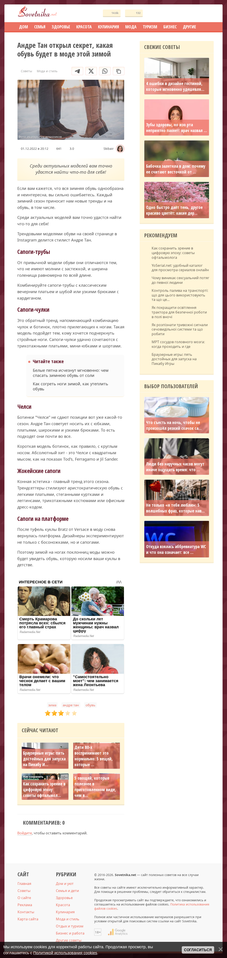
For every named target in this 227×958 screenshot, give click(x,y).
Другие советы (68, 940)
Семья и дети (67, 890)
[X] (91, 71)
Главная (24, 883)
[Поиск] (194, 13)
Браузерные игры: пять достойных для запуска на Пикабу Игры (174, 359)
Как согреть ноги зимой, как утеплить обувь (70, 386)
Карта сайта (28, 919)
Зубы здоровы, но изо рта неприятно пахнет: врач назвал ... (176, 127)
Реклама (25, 904)
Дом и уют (65, 883)
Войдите (24, 833)
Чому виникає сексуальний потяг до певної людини (180, 280)
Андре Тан (71, 705)
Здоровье (64, 897)
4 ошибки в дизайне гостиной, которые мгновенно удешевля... (175, 86)
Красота (63, 904)
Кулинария (65, 911)
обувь (90, 705)
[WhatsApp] (105, 71)
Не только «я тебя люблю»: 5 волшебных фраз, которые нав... (175, 508)
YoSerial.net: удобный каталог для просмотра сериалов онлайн (180, 268)
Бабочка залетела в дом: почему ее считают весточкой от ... (175, 169)
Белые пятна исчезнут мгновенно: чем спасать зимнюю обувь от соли (70, 373)
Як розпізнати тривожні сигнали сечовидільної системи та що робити (180, 329)
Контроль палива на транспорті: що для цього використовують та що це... (180, 295)
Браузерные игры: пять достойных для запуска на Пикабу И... (44, 758)
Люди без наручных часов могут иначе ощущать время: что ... (175, 467)
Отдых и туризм (69, 926)
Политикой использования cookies (65, 953)
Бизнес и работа (70, 933)
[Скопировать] (118, 71)
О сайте (24, 897)
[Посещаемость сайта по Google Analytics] (117, 932)
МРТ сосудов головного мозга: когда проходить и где (178, 344)
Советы (24, 890)
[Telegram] (77, 71)
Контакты (26, 911)
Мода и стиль (67, 919)
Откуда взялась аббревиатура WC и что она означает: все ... (176, 549)
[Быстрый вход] (207, 13)
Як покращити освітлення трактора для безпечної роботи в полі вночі (179, 312)
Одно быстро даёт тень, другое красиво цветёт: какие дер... (174, 210)
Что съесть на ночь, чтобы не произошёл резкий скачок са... (174, 425)
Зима (52, 705)
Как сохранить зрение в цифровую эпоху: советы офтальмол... (44, 789)
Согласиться (198, 950)
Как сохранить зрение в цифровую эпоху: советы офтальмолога (173, 253)
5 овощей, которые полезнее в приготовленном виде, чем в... (95, 786)
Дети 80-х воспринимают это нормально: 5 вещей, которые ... (93, 755)
